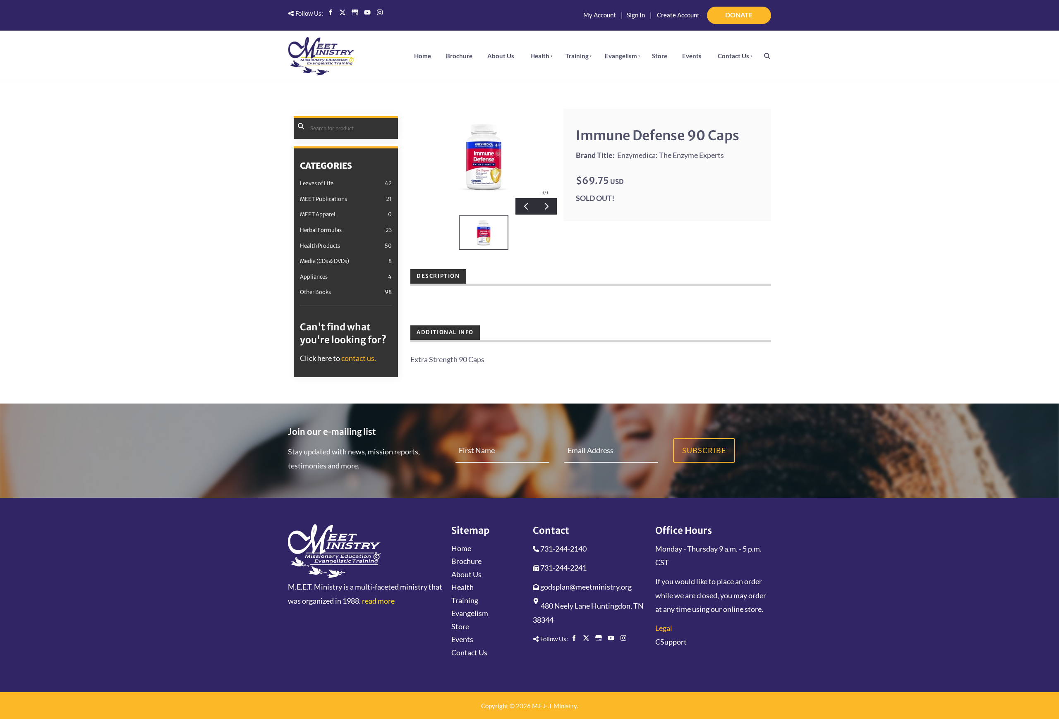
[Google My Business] (355, 12)
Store (659, 56)
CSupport (671, 641)
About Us (500, 56)
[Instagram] (380, 12)
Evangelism (621, 56)
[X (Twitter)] (342, 12)
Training (577, 56)
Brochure (459, 56)
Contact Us (733, 56)
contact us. (358, 358)
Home (422, 56)
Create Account (678, 15)
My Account (599, 15)
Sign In (636, 15)
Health (539, 56)
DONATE (760, 11)
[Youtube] (367, 12)
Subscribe (704, 450)
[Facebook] (330, 12)
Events (692, 56)
